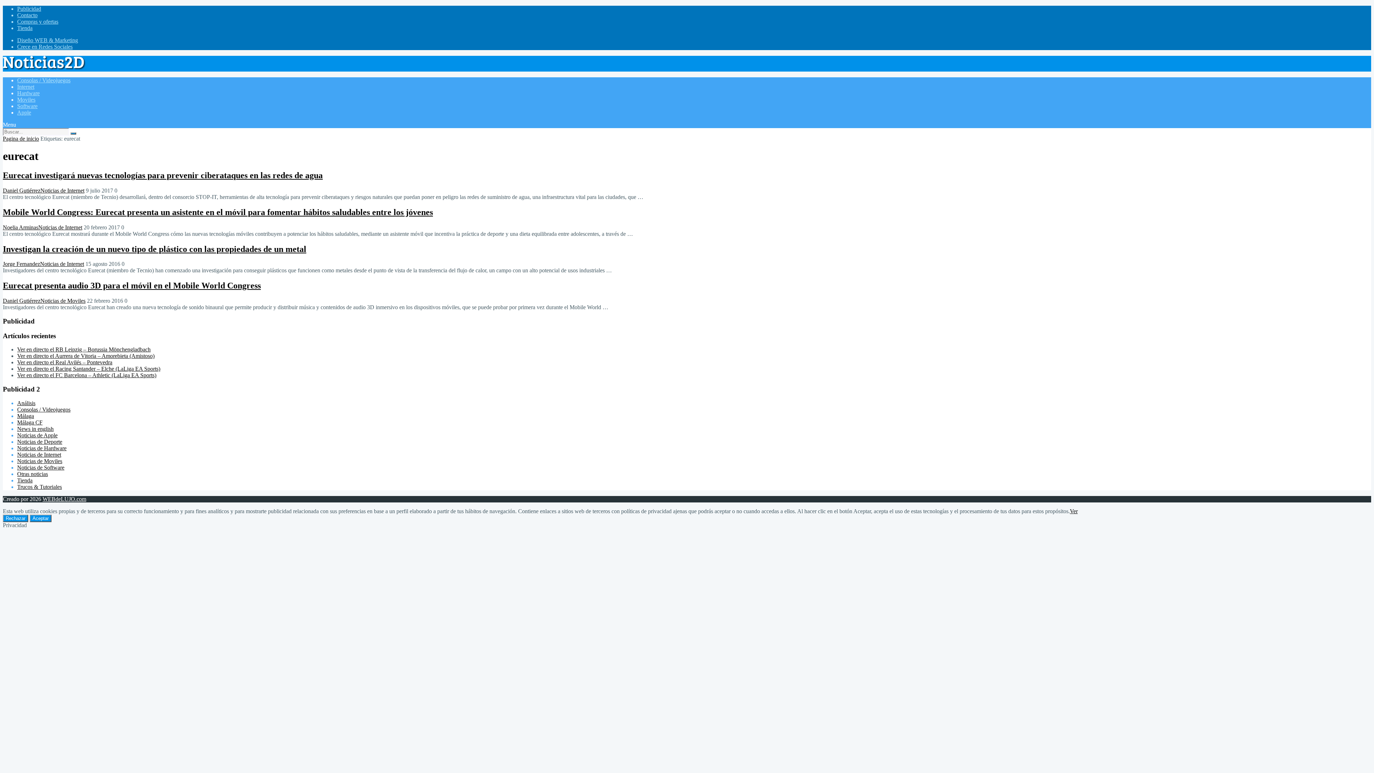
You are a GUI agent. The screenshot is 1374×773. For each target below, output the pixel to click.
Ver (1074, 511)
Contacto (27, 15)
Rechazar (15, 518)
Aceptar (41, 518)
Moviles (26, 100)
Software (27, 106)
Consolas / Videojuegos (43, 80)
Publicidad (29, 9)
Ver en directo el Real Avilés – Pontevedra (64, 362)
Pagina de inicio (21, 139)
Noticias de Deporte (39, 442)
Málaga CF (30, 422)
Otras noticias (32, 474)
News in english (35, 429)
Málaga (25, 416)
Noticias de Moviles (63, 301)
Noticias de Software (40, 468)
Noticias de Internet (62, 191)
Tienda (25, 28)
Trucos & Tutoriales (39, 487)
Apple (24, 113)
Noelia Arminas (20, 227)
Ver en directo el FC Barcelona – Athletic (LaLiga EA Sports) (86, 375)
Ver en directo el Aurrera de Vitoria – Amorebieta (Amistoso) (86, 356)
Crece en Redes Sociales (45, 47)
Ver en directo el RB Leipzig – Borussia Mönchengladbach (84, 349)
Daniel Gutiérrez (21, 191)
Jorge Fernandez (21, 264)
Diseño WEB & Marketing (47, 40)
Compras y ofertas (37, 22)
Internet (25, 87)
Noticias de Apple (37, 435)
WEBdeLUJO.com (64, 499)
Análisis (26, 403)
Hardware (28, 93)
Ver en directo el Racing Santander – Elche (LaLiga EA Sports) (88, 369)
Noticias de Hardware (42, 448)
